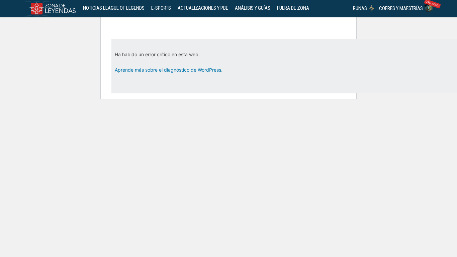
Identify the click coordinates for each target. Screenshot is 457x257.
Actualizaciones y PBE (203, 8)
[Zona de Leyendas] (51, 8)
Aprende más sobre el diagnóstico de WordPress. (168, 70)
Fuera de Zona (293, 8)
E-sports (161, 8)
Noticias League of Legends (114, 8)
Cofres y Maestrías (401, 8)
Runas (360, 8)
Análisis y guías (252, 8)
